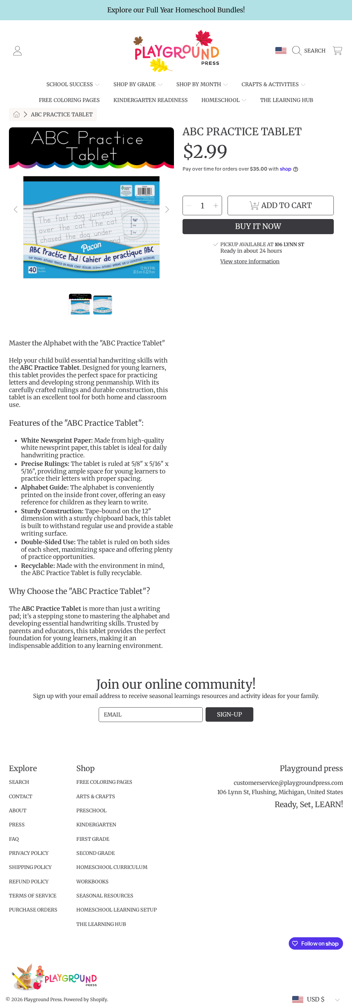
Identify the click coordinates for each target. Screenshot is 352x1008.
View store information (249, 262)
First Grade (92, 839)
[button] (310, 51)
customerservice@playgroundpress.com (288, 783)
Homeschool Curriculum (111, 867)
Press (17, 825)
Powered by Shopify (85, 1000)
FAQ (14, 839)
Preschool (91, 810)
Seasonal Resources (104, 896)
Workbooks (92, 882)
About (17, 810)
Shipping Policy (30, 867)
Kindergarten (96, 825)
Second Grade (95, 853)
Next (167, 210)
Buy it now (258, 226)
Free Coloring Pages (104, 782)
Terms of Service (32, 896)
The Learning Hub (101, 924)
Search (19, 782)
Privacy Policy (28, 853)
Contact (20, 796)
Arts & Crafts (95, 796)
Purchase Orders (33, 910)
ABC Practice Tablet (62, 114)
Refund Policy (28, 882)
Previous (16, 210)
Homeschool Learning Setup (116, 910)
